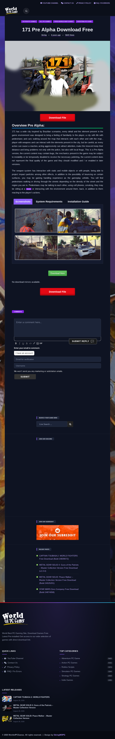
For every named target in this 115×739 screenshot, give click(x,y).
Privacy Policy (84, 3)
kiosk (29, 189)
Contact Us (68, 3)
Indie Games (87, 680)
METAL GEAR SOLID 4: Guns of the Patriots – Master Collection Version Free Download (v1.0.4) (59, 568)
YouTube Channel (50, 3)
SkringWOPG (59, 735)
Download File (57, 117)
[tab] (23, 202)
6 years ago (56, 35)
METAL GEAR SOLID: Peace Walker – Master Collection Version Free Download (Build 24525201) (57, 580)
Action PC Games (29, 21)
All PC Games (45, 21)
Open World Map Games (63, 21)
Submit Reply (80, 341)
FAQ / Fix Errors (103, 3)
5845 (69, 35)
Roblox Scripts (87, 667)
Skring (44, 35)
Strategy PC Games (87, 676)
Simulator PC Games (87, 671)
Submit (25, 377)
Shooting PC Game (84, 21)
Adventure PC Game (87, 658)
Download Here (57, 273)
